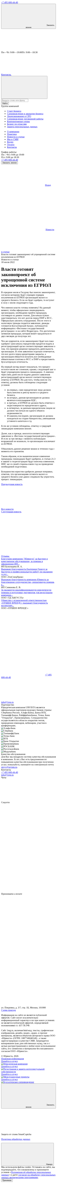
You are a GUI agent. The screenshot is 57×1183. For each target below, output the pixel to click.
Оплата (10, 144)
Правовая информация (12, 1058)
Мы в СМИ (12, 139)
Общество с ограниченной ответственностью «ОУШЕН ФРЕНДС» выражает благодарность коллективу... (24, 603)
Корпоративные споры (18, 121)
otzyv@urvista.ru (9, 767)
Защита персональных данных (22, 126)
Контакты (6, 74)
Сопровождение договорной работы (25, 119)
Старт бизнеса (14, 111)
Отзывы (5, 556)
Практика (12, 134)
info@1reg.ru (7, 775)
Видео (10, 142)
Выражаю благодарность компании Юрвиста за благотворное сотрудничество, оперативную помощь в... (27, 582)
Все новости (7, 509)
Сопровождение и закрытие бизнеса (25, 113)
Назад (48, 185)
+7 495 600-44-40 (9, 2)
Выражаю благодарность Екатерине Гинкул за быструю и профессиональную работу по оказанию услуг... (27, 572)
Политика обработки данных (15, 1139)
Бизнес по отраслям (17, 124)
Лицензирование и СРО (19, 116)
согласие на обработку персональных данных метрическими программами (28, 1176)
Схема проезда (8, 1010)
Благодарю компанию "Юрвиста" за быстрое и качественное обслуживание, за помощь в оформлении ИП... (24, 561)
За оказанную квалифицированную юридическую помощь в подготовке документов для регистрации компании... (26, 592)
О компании (13, 131)
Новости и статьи (16, 137)
